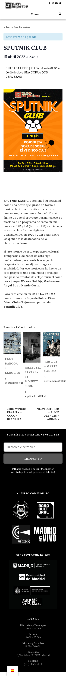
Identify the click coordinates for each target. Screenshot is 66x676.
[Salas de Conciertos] (21, 533)
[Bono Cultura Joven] (45, 510)
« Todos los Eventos (17, 27)
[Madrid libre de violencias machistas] (21, 510)
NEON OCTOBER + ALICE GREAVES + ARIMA (48, 414)
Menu (35, 14)
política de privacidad (33, 472)
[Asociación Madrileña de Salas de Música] (45, 533)
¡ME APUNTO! (33, 458)
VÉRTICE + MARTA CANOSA (51, 366)
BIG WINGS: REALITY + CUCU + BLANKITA (16, 414)
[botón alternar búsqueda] (60, 14)
